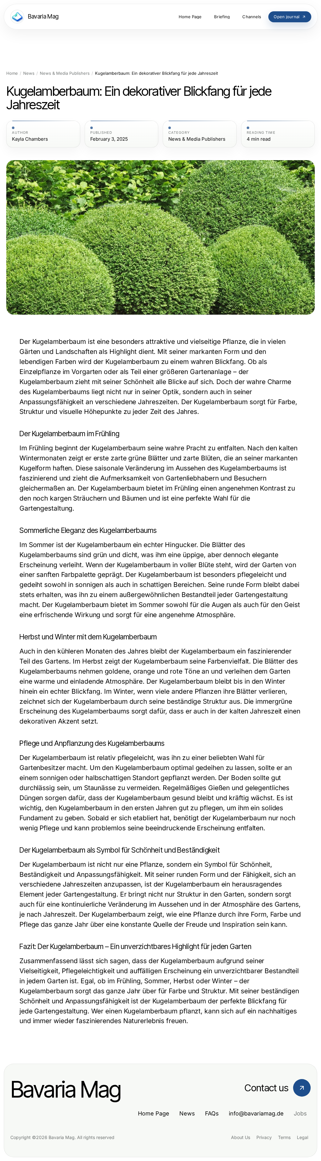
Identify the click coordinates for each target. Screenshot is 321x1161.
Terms (284, 1137)
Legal (302, 1137)
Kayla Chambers (30, 139)
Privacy (264, 1137)
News (28, 73)
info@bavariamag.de (256, 1113)
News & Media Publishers (65, 73)
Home (12, 73)
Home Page (153, 1113)
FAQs (212, 1113)
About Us (240, 1137)
